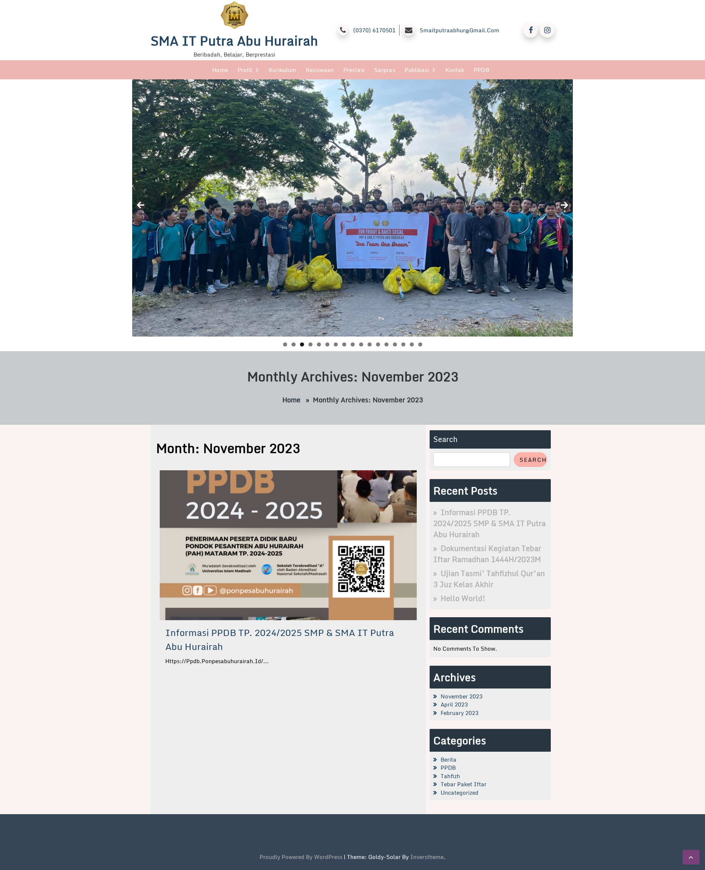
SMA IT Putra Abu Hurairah (234, 40)
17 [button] (420, 344)
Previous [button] (140, 205)
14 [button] (395, 344)
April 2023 (454, 704)
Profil (245, 69)
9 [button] (353, 344)
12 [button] (378, 344)
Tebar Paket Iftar (464, 784)
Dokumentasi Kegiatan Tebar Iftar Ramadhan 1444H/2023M (487, 553)
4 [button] (310, 344)
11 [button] (370, 344)
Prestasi (354, 69)
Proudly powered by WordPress (302, 856)
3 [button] (302, 344)
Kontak (454, 69)
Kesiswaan (320, 69)
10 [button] (361, 344)
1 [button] (285, 344)
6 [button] (327, 344)
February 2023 (459, 712)
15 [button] (403, 344)
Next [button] (564, 205)
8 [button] (344, 344)
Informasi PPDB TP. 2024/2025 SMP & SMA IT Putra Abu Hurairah (279, 639)
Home (220, 69)
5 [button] (319, 344)
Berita (448, 759)
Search (445, 439)
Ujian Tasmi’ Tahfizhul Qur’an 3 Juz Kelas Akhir (489, 578)
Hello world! (463, 598)
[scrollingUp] (691, 857)
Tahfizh (450, 776)
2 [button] (294, 344)
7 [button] (336, 344)
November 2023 (461, 696)
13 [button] (386, 344)
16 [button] (412, 344)
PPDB (481, 69)
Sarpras (384, 69)
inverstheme (427, 856)
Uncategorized (459, 792)
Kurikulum (282, 69)
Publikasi (417, 69)
